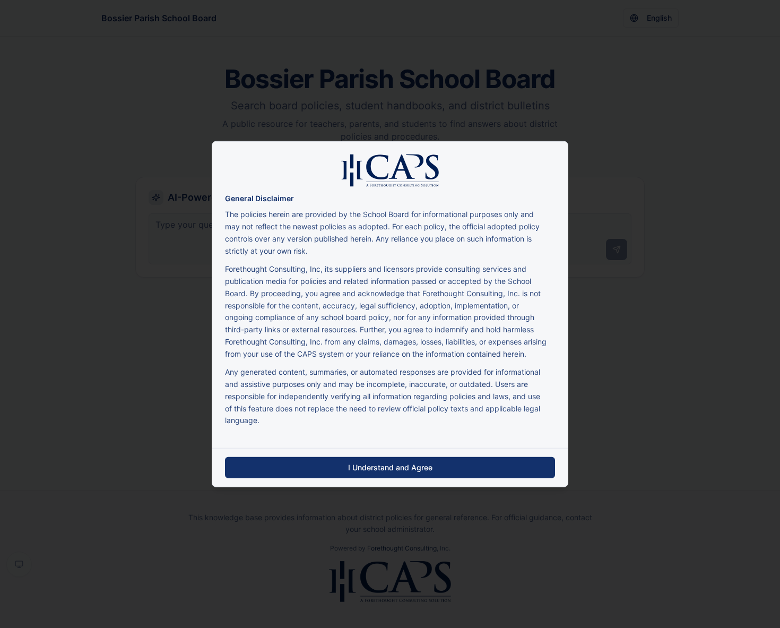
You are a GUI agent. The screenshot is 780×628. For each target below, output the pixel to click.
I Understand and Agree (390, 467)
